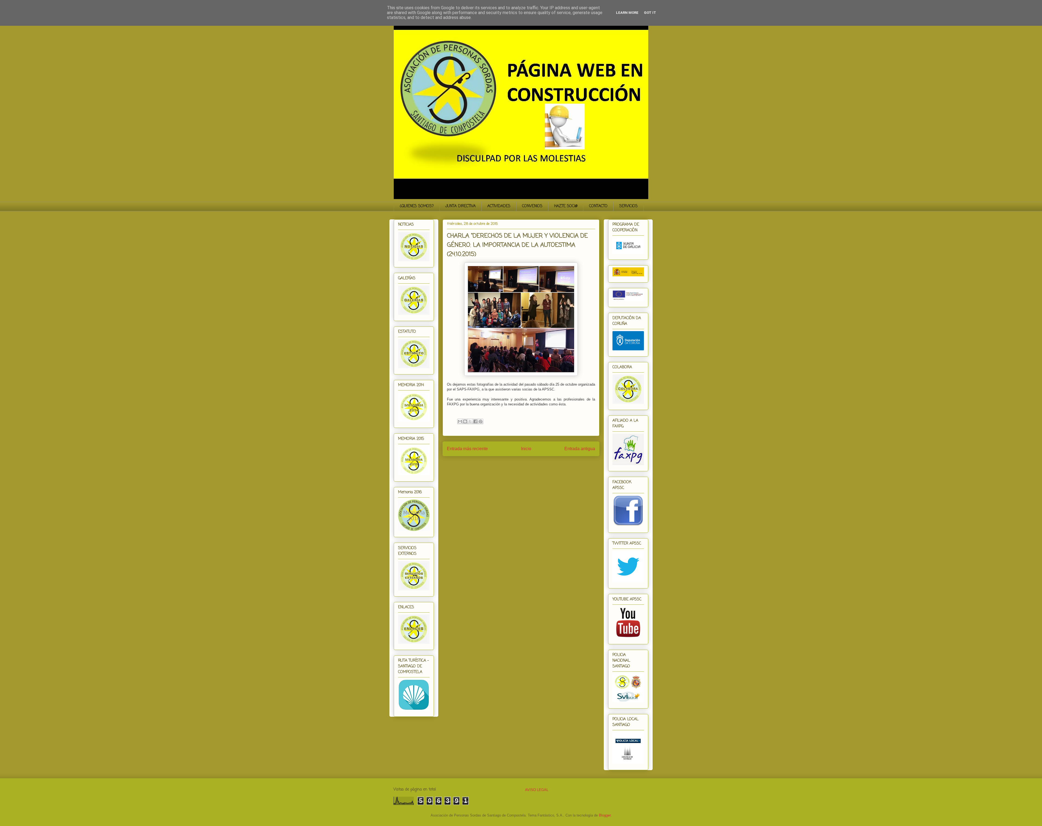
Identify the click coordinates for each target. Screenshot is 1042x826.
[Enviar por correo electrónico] (460, 421)
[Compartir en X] (470, 421)
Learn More (627, 13)
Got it (650, 13)
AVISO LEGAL (536, 790)
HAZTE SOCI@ (565, 206)
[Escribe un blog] (465, 421)
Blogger (605, 815)
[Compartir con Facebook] (475, 421)
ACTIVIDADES (498, 206)
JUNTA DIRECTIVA (460, 206)
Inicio (526, 448)
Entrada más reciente (467, 448)
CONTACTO (598, 206)
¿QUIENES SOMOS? (417, 206)
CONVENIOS (532, 206)
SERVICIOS (628, 206)
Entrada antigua (579, 448)
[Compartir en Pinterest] (480, 421)
